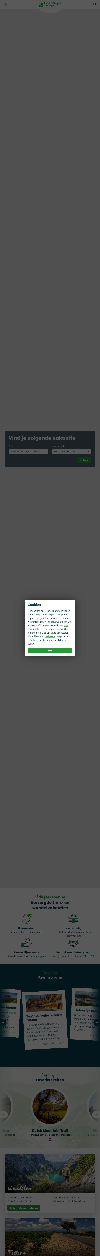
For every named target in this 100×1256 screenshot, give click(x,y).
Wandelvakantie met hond (21, 1197)
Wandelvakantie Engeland (21, 1201)
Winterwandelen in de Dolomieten (69, 1201)
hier (66, 625)
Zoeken (12, 446)
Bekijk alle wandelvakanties (25, 1208)
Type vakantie (59, 446)
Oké (50, 650)
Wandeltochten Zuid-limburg (67, 1197)
